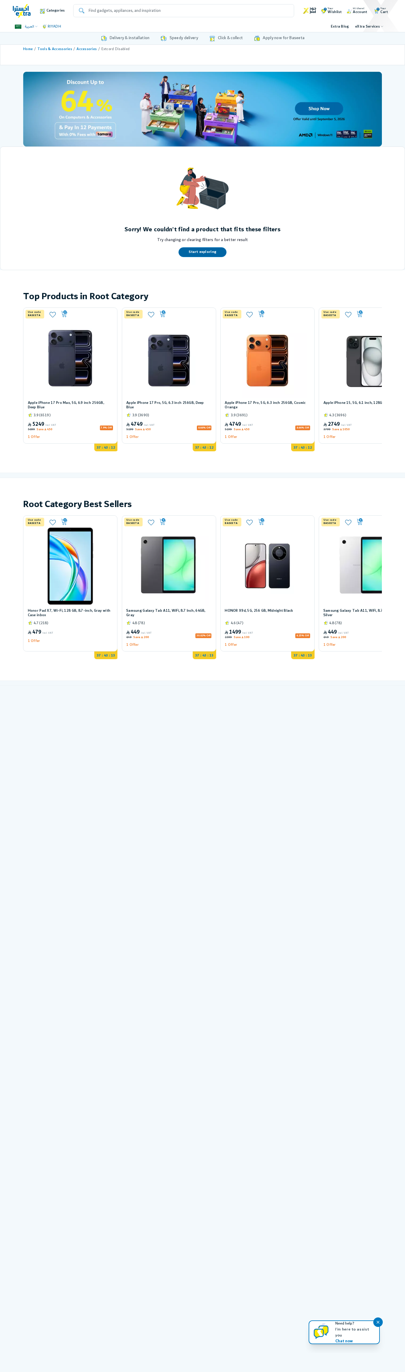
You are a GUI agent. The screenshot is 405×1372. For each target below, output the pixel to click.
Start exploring (202, 252)
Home (28, 49)
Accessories (86, 49)
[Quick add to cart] (86, 314)
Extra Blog (340, 26)
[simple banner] (22, 10)
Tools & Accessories (54, 49)
